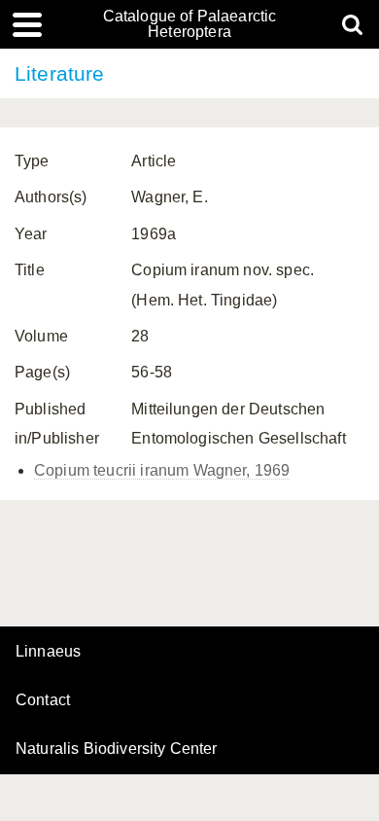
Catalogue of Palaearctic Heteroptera (190, 24)
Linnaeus (48, 652)
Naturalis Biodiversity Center (117, 749)
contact (43, 700)
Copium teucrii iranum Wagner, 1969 (162, 470)
